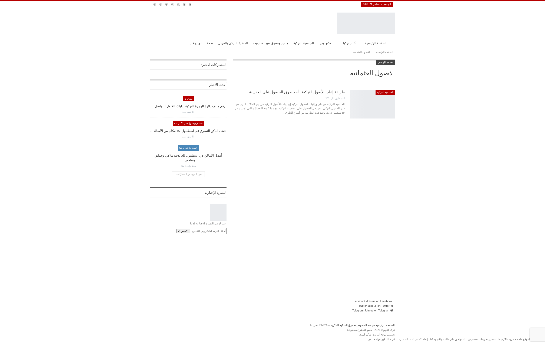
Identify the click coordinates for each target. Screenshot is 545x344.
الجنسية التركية (303, 43)
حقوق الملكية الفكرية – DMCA (337, 325)
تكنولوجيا (325, 43)
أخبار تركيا (349, 43)
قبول (383, 339)
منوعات (188, 98)
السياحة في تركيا (188, 147)
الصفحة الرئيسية (376, 43)
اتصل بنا (314, 325)
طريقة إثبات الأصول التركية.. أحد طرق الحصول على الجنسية (297, 92)
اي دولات (195, 43)
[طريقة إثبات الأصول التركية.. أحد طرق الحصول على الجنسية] (372, 104)
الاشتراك (183, 231)
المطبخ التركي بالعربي (233, 43)
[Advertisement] (272, 269)
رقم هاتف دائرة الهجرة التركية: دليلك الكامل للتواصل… (188, 106)
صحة (210, 43)
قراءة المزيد (373, 339)
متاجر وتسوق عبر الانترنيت (270, 43)
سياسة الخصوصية (365, 325)
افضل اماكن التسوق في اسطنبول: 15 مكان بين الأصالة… (188, 131)
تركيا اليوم (365, 334)
